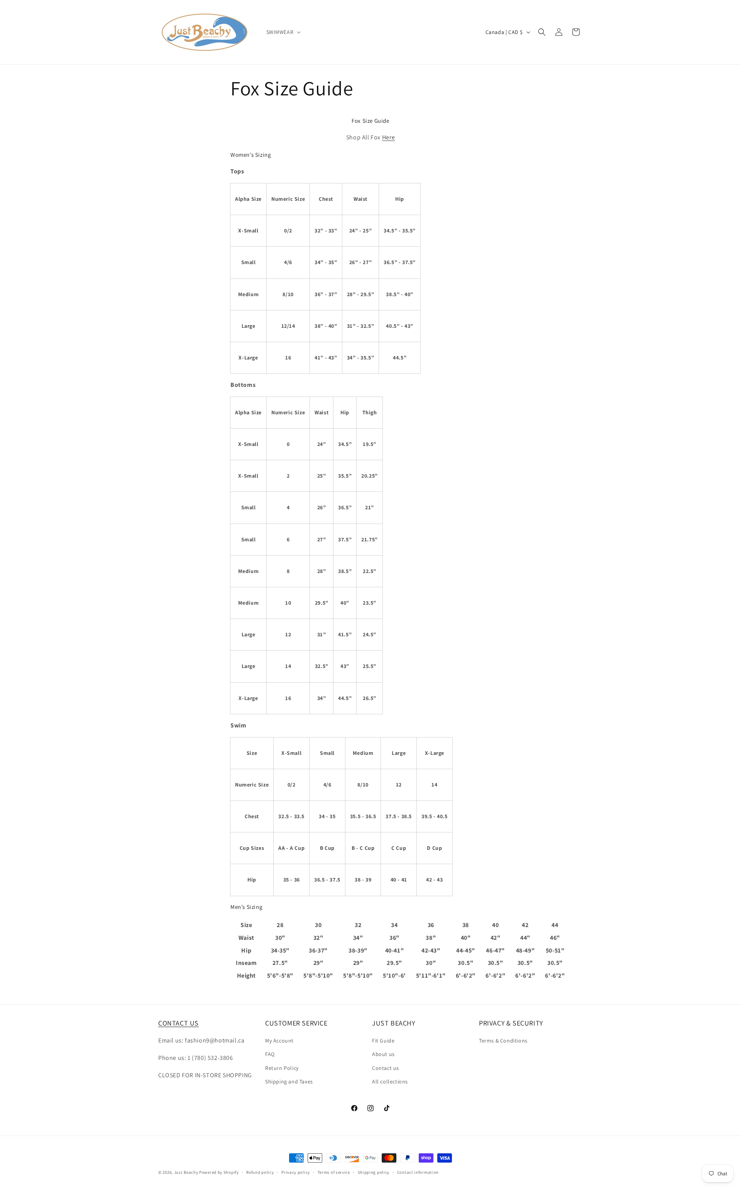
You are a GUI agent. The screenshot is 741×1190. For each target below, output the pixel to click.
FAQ (270, 1054)
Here (388, 137)
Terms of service (334, 1172)
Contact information (418, 1172)
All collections (390, 1081)
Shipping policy (374, 1172)
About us (383, 1054)
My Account (279, 1040)
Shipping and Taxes (289, 1081)
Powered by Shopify (219, 1172)
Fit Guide (383, 1040)
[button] (283, 32)
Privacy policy (295, 1172)
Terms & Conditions (503, 1040)
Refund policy (260, 1172)
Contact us (385, 1068)
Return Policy (282, 1068)
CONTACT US (178, 1023)
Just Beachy (186, 1172)
